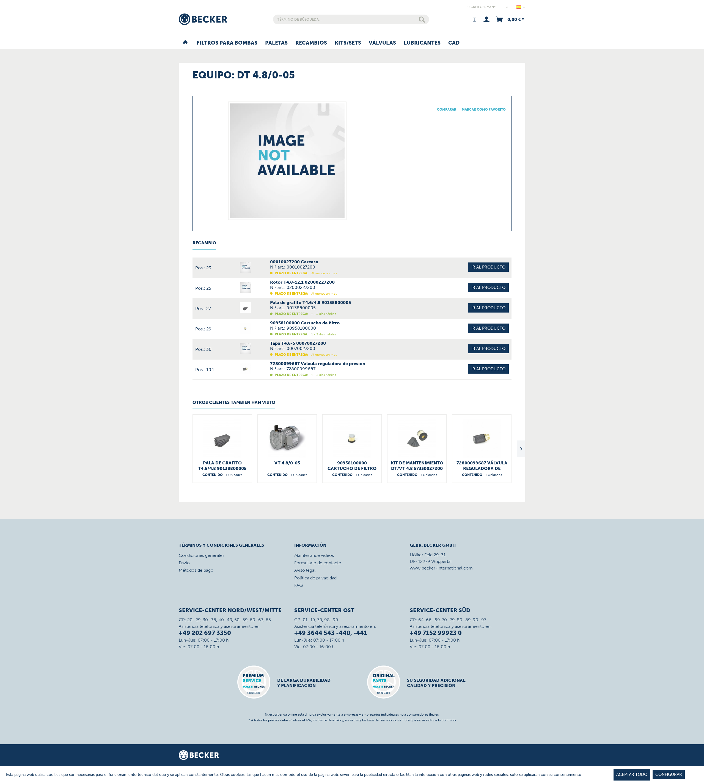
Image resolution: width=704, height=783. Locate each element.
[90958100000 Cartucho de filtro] (352, 438)
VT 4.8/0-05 (287, 463)
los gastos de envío (327, 720)
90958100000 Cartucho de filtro (352, 465)
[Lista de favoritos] (474, 19)
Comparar (446, 109)
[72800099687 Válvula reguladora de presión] (481, 438)
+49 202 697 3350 (205, 633)
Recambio (204, 242)
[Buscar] (422, 19)
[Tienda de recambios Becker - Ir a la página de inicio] (203, 19)
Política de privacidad (315, 578)
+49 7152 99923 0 (436, 633)
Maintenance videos (314, 555)
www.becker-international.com (441, 568)
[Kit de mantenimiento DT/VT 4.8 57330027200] (417, 438)
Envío (184, 562)
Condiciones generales (201, 555)
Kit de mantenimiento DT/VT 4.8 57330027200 (417, 465)
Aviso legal (304, 570)
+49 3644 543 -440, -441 (330, 633)
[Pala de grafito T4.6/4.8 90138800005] (222, 438)
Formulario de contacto (317, 562)
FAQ (298, 585)
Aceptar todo (631, 774)
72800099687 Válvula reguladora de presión (482, 465)
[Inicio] (185, 43)
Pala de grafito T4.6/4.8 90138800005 (222, 465)
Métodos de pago (196, 570)
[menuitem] (351, 19)
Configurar (668, 774)
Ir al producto (488, 267)
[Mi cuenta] (486, 19)
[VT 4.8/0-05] (287, 438)
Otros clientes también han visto (234, 402)
